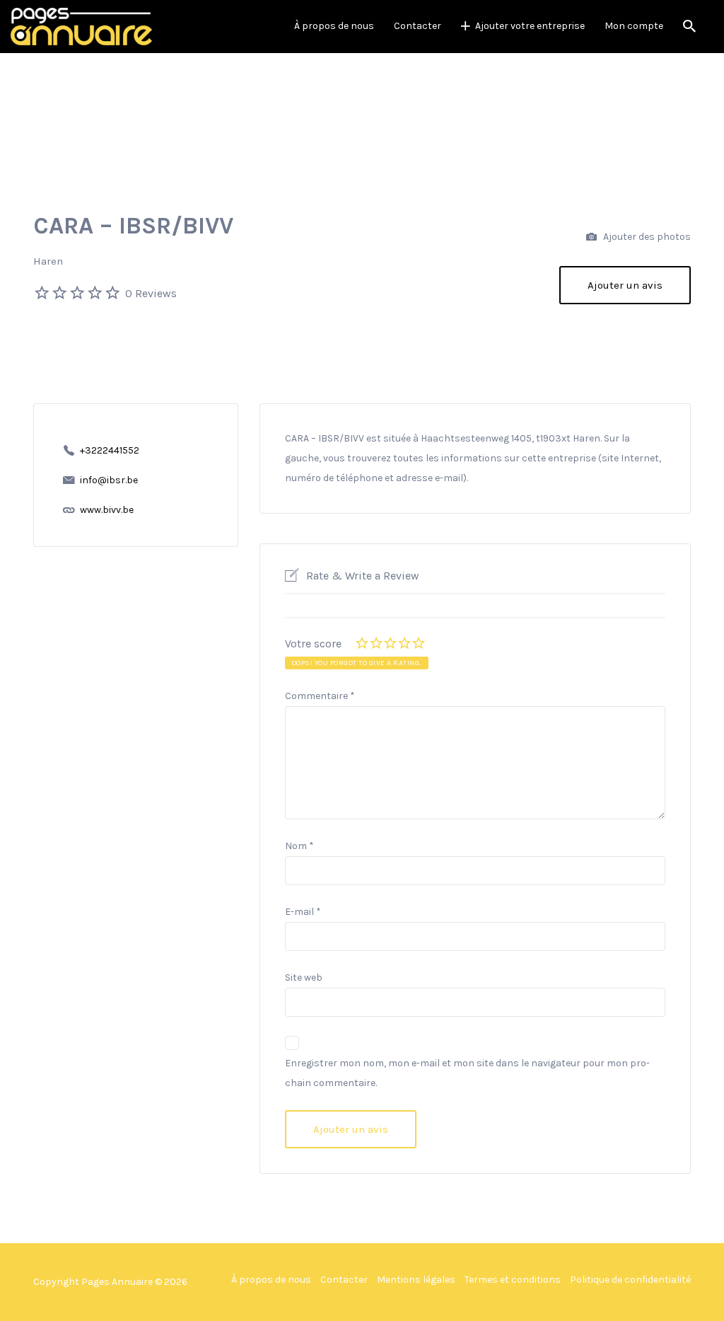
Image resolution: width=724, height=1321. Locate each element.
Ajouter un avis (625, 285)
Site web (303, 977)
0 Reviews (151, 293)
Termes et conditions (513, 1280)
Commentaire (320, 696)
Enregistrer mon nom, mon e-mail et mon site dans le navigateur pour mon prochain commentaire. (467, 1073)
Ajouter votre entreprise (530, 26)
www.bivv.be (107, 510)
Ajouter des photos (646, 237)
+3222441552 (109, 450)
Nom (299, 846)
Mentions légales (416, 1280)
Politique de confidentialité (630, 1280)
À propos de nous (334, 26)
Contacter (417, 26)
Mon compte (634, 26)
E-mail (303, 912)
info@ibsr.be (109, 480)
